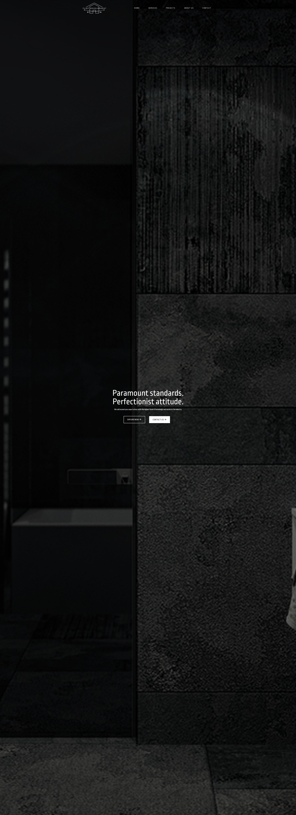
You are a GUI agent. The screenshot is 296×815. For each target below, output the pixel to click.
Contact (206, 8)
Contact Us (158, 419)
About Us (189, 8)
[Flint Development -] (94, 8)
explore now (133, 419)
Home (137, 8)
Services (152, 8)
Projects (170, 8)
